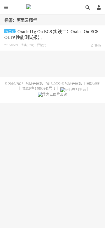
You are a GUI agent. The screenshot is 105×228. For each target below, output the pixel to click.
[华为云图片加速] (52, 93)
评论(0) (41, 45)
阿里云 (10, 31)
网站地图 (93, 84)
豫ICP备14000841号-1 (38, 89)
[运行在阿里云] (73, 89)
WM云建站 (52, 7)
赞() (97, 45)
